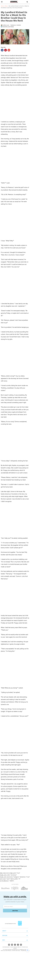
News (6, 6)
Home (2, 6)
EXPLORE (4, 935)
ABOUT (4, 931)
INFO (3, 940)
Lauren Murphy (11, 26)
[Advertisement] (15, 103)
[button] (27, 1)
